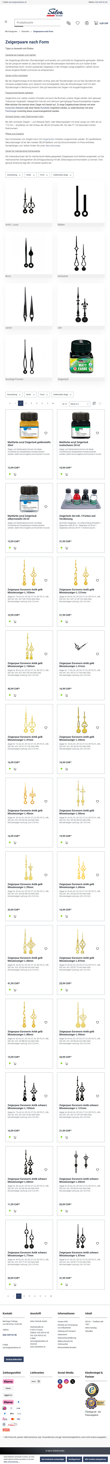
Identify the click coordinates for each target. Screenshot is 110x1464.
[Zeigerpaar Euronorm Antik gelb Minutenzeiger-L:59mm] (29, 867)
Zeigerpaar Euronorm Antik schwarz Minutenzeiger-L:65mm (78, 1180)
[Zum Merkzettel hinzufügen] (46, 434)
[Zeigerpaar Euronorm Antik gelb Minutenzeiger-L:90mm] (80, 1014)
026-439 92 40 (101, 2)
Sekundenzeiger (52, 145)
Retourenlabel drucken (67, 1347)
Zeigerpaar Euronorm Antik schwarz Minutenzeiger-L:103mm (27, 1107)
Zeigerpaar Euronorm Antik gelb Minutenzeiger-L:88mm (25, 1033)
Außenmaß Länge (60, 175)
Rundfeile (45, 108)
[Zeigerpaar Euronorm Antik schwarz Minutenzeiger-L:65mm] (80, 1161)
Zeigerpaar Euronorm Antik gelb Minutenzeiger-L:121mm (76, 591)
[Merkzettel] (77, 22)
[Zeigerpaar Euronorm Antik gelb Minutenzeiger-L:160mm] (29, 646)
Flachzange (10, 111)
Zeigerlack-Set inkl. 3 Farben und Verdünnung (77, 517)
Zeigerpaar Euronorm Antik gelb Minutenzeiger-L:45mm (25, 812)
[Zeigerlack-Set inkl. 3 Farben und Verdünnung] (80, 498)
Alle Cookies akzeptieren (95, 1459)
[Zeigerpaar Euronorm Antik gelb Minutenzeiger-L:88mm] (29, 1014)
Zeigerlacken (48, 139)
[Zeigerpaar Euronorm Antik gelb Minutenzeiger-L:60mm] (80, 867)
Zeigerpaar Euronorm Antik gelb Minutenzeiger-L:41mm (76, 665)
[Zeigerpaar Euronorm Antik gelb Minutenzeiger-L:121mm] (80, 572)
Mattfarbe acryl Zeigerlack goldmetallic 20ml (29, 444)
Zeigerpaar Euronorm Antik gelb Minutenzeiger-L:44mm (76, 738)
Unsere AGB (63, 1321)
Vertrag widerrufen (14, 1359)
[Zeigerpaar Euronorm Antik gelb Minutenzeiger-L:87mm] (80, 940)
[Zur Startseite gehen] (55, 12)
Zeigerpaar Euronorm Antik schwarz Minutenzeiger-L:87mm (78, 1254)
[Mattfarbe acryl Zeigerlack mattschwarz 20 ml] (80, 425)
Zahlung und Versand (67, 1331)
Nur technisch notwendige (53, 1459)
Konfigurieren (74, 1459)
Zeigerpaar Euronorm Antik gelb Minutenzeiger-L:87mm (76, 959)
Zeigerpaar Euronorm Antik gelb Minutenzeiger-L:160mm (25, 665)
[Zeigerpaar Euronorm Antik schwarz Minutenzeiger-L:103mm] (29, 1088)
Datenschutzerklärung (67, 1338)
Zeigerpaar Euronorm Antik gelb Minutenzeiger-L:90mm (76, 1033)
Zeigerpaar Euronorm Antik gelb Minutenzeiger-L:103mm (25, 591)
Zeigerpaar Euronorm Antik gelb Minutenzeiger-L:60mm (76, 886)
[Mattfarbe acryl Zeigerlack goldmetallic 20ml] (29, 425)
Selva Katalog (91, 1328)
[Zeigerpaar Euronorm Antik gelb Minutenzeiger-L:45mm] (29, 793)
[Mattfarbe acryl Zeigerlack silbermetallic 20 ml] (29, 498)
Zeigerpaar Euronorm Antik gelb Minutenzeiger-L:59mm (25, 886)
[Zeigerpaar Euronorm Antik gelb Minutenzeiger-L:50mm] (80, 793)
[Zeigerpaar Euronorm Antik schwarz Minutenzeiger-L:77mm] (29, 1235)
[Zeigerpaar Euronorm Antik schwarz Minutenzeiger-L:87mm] (80, 1235)
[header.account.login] (86, 22)
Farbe (28, 175)
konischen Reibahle (14, 108)
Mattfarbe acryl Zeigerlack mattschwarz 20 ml (73, 444)
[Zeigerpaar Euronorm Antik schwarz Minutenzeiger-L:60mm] (29, 1161)
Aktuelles (89, 1331)
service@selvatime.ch (18, 2)
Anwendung (12, 175)
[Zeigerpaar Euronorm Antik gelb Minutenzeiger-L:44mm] (80, 719)
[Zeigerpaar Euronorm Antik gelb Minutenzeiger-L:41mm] (80, 646)
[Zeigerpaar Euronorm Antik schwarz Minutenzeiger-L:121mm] (80, 1088)
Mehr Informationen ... (12, 1462)
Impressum (62, 1334)
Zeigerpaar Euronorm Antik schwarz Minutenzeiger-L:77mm (27, 1254)
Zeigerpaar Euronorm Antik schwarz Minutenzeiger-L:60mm (27, 1180)
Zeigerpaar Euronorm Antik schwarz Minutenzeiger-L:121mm (78, 1107)
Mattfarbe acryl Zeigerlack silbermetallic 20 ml (22, 517)
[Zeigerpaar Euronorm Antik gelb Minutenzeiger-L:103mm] (29, 572)
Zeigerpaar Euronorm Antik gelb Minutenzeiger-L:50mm (76, 812)
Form (42, 175)
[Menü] (6, 21)
